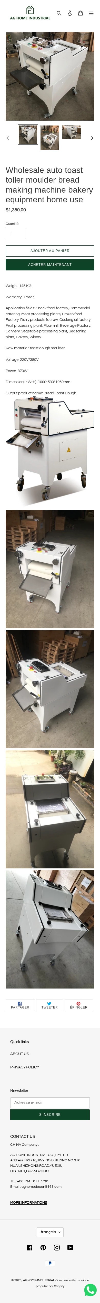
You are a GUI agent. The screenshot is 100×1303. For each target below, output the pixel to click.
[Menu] (91, 13)
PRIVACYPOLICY (24, 1067)
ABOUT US (19, 1054)
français (48, 1232)
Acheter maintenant (50, 265)
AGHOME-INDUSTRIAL (39, 1280)
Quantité (12, 224)
